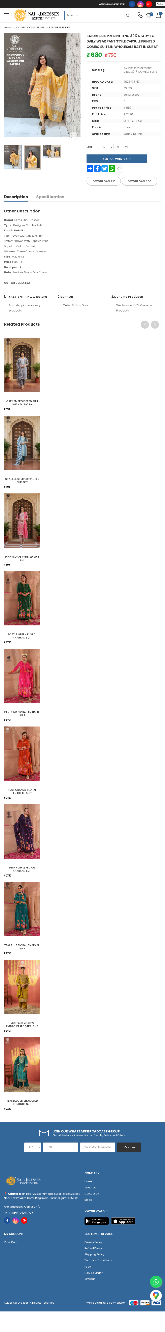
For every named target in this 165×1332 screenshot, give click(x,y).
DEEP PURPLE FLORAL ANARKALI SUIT (22, 869)
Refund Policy (93, 1248)
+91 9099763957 (18, 1213)
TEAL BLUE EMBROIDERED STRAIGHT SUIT (22, 1102)
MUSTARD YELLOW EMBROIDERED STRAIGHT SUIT (22, 1026)
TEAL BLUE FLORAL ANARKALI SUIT (22, 946)
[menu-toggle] (6, 15)
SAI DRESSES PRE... (60, 27)
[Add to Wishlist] (119, 169)
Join (126, 1147)
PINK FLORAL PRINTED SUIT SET (22, 558)
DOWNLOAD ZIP (104, 181)
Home (8, 27)
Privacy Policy (93, 1242)
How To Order (94, 1273)
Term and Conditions (98, 1260)
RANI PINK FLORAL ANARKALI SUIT (22, 713)
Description (16, 197)
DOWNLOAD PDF (139, 181)
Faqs (88, 1267)
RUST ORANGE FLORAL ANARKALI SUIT (22, 791)
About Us (90, 1187)
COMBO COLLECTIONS (30, 27)
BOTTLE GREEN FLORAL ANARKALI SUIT (22, 636)
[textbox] (93, 15)
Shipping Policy (94, 1254)
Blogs (88, 1200)
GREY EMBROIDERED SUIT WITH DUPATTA (22, 402)
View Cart (10, 1242)
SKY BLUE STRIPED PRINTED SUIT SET (22, 480)
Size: (90, 147)
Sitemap (90, 1279)
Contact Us (92, 1193)
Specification (50, 197)
